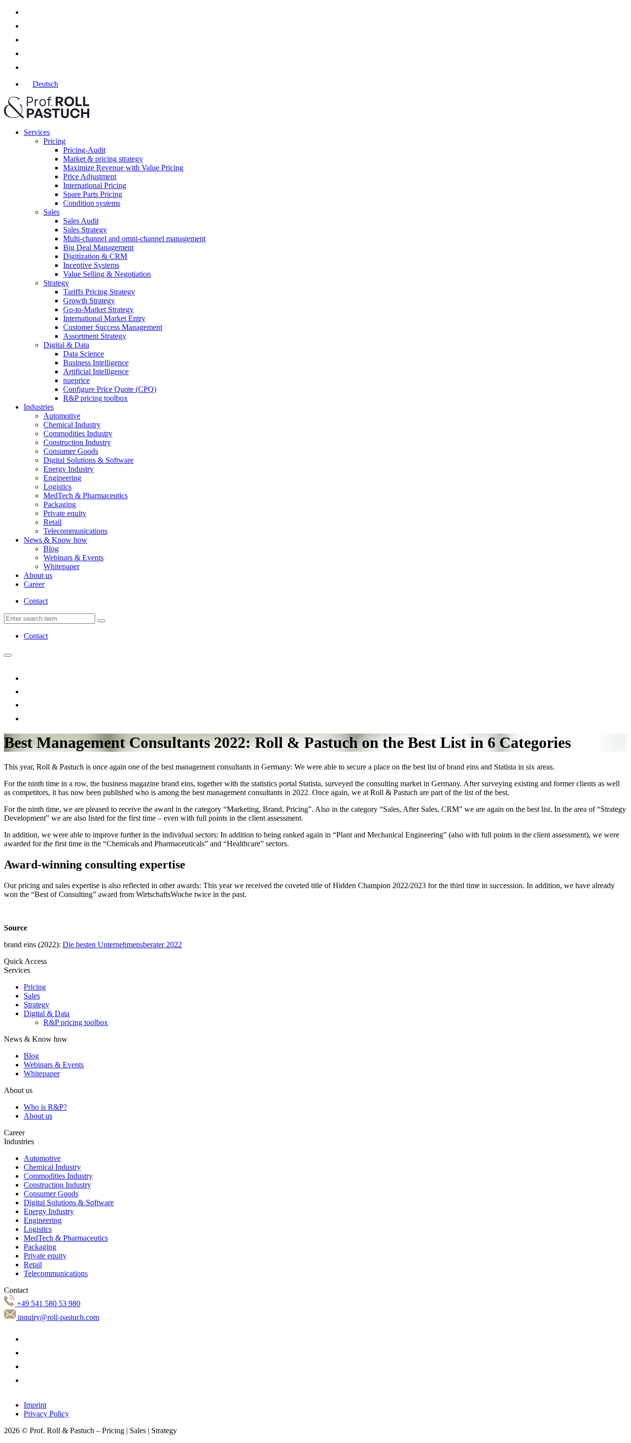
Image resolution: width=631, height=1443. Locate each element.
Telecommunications (75, 531)
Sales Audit (81, 221)
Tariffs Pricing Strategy (99, 292)
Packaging (59, 504)
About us (38, 575)
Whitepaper (61, 566)
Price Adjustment (89, 176)
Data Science (83, 354)
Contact (36, 601)
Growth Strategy (89, 300)
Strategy (56, 283)
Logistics (57, 486)
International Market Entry (104, 318)
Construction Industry (77, 442)
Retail (52, 522)
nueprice (76, 380)
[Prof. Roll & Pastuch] (46, 115)
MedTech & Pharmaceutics (85, 495)
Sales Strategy (85, 229)
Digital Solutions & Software (88, 460)
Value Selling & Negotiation (107, 274)
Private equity (64, 513)
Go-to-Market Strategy (98, 309)
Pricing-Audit (84, 150)
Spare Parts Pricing (92, 194)
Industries (39, 407)
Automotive (61, 416)
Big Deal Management (98, 247)
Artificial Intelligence (96, 371)
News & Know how (55, 540)
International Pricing (94, 185)
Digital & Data (66, 345)
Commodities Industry (77, 433)
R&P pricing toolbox (95, 398)
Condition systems (91, 203)
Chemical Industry (72, 424)
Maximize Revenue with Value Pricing (123, 167)
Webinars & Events (73, 557)
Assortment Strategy (94, 336)
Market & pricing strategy (103, 159)
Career (34, 584)
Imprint (35, 1405)
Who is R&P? (45, 1107)
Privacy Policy (46, 1414)
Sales (51, 212)
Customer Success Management (112, 327)
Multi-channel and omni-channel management (134, 238)
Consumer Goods (70, 451)
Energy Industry (68, 469)
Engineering (62, 478)
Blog (51, 549)
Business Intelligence (96, 362)
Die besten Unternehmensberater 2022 (122, 944)
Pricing (54, 141)
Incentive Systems (91, 265)
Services (37, 132)
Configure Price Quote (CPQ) (109, 389)
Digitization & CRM (95, 256)
